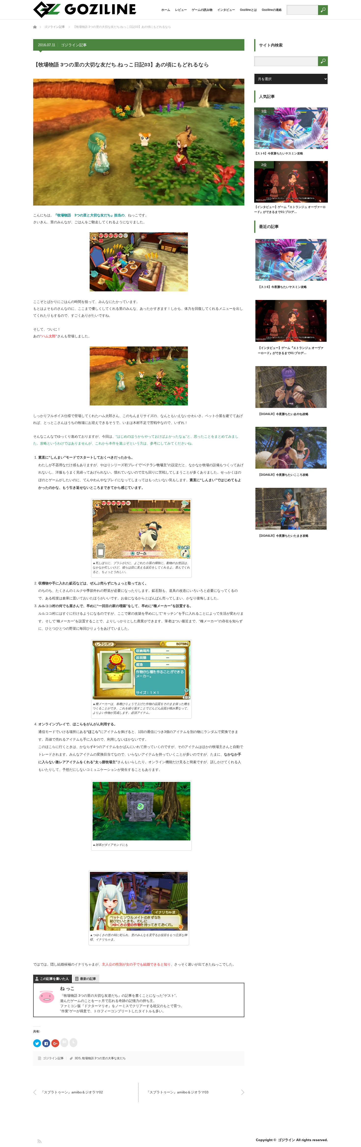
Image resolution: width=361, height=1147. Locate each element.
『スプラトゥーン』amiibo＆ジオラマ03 (177, 1092)
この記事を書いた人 (54, 979)
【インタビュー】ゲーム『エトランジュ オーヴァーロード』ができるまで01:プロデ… (290, 209)
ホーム (165, 10)
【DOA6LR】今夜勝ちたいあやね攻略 (283, 414)
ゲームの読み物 (202, 10)
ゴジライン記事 (74, 45)
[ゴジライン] (84, 17)
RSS (39, 1141)
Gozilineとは (248, 10)
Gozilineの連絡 (272, 10)
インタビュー (226, 10)
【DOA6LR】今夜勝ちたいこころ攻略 (283, 475)
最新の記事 (88, 979)
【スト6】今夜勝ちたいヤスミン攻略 (278, 153)
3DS (78, 1058)
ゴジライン (286, 1140)
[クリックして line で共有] (73, 1042)
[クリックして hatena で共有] (64, 1042)
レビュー (181, 10)
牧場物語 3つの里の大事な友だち (104, 1058)
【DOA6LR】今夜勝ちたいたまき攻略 (283, 535)
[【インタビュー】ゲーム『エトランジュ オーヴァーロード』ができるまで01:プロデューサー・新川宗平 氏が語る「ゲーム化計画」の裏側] (291, 183)
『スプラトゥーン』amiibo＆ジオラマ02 (72, 1092)
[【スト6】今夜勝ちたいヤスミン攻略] (291, 129)
